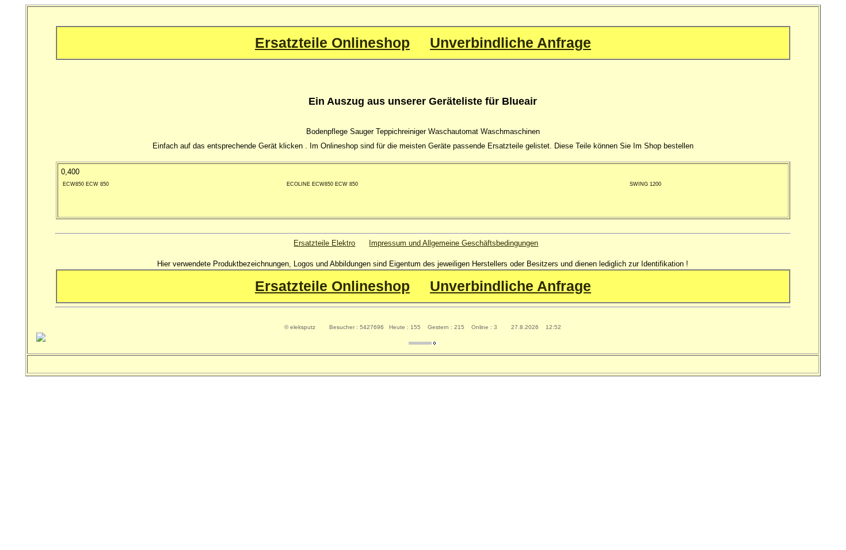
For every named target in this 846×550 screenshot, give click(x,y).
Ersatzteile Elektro (324, 243)
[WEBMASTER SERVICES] (423, 342)
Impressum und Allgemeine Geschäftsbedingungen (453, 243)
